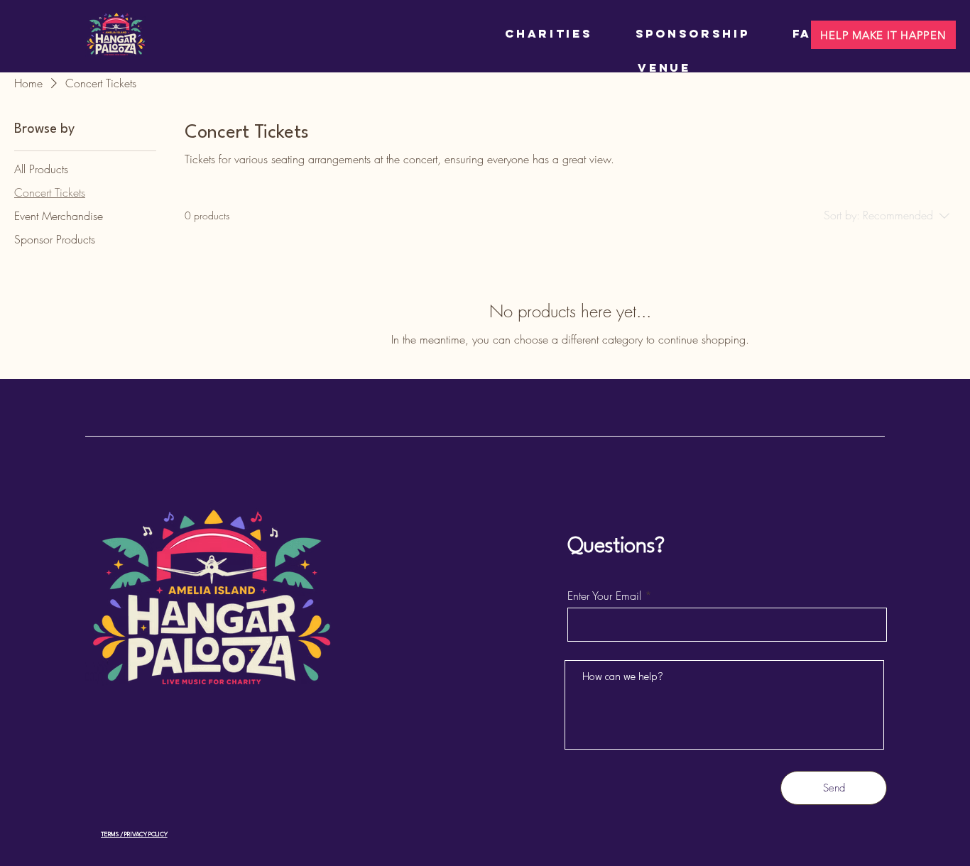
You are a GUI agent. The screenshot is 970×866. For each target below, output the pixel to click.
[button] (883, 35)
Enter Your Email (604, 595)
